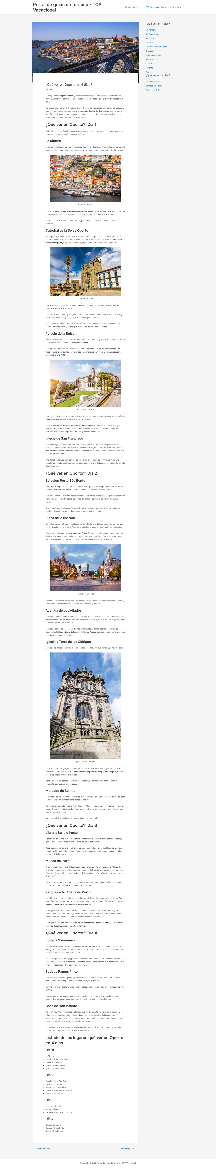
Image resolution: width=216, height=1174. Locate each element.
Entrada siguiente (129, 1149)
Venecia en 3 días (153, 90)
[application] (140, 7)
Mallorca (149, 59)
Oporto (149, 63)
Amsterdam (151, 30)
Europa (49, 89)
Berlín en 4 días (152, 34)
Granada (149, 51)
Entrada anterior (41, 1149)
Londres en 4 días (153, 55)
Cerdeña (149, 42)
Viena (148, 72)
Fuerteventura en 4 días (156, 46)
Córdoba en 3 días (154, 86)
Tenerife (149, 68)
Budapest (150, 38)
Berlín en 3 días (152, 81)
